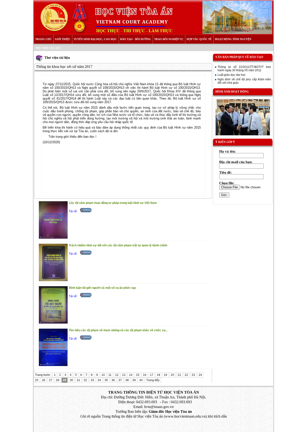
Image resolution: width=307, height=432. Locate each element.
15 (137, 375)
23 (193, 375)
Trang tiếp (152, 380)
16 (144, 375)
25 (36, 380)
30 (71, 380)
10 (103, 375)
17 (151, 375)
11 (110, 375)
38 (127, 380)
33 (92, 380)
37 (120, 380)
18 (158, 375)
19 (165, 375)
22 (186, 375)
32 (85, 380)
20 (172, 375)
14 (130, 375)
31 (78, 380)
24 (200, 375)
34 (99, 380)
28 (57, 380)
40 (141, 380)
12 (116, 375)
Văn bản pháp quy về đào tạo (239, 57)
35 (106, 380)
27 (50, 380)
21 (179, 375)
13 (123, 375)
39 (134, 380)
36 (113, 380)
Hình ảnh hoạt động (232, 91)
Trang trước (42, 375)
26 (43, 380)
